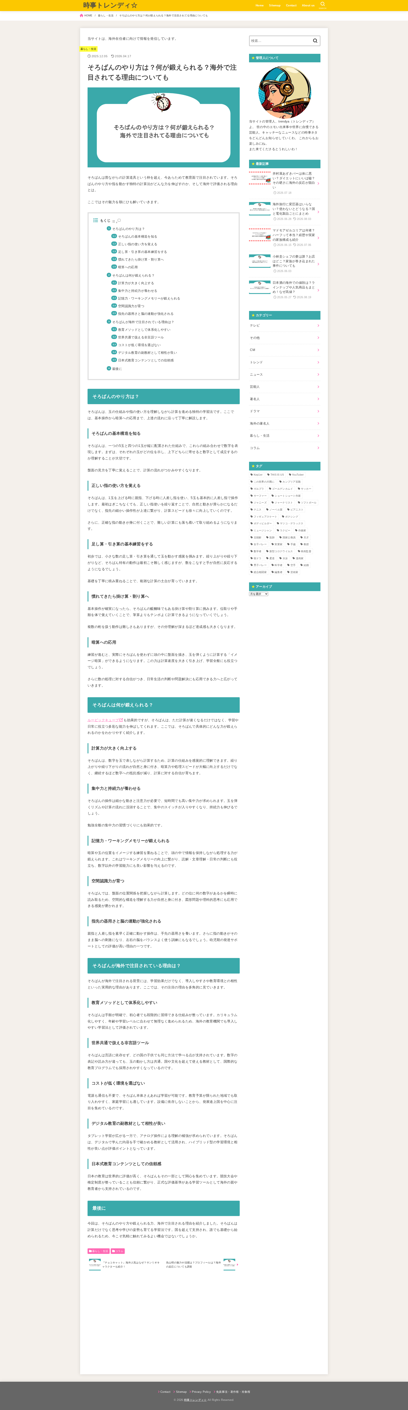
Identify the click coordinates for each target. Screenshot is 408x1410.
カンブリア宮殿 (291, 481)
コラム (119, 1251)
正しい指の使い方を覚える (137, 244)
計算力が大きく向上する (136, 283)
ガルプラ (259, 488)
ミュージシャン (263, 530)
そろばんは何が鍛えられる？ (133, 275)
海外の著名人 (259, 423)
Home (260, 5)
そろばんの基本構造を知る (137, 236)
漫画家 (300, 558)
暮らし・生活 (106, 15)
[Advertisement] (164, 1321)
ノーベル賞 (276, 509)
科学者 (278, 565)
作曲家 (302, 530)
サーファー (260, 495)
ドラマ (255, 411)
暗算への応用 (128, 267)
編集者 (278, 572)
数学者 (258, 551)
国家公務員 (289, 537)
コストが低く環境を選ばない (139, 345)
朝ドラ (258, 558)
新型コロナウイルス (281, 551)
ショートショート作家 (288, 495)
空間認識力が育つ (131, 306)
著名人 (255, 399)
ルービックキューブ (103, 720)
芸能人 (255, 386)
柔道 (272, 558)
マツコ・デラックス (291, 523)
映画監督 (306, 551)
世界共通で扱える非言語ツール (141, 337)
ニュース (256, 374)
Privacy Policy (201, 1391)
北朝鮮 (258, 537)
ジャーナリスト (284, 502)
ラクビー (285, 530)
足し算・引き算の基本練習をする (142, 252)
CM (252, 350)
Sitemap (274, 5)
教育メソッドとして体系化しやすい (144, 329)
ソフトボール (309, 502)
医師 (272, 537)
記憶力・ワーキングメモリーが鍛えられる (149, 298)
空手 (293, 565)
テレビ (255, 325)
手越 (293, 544)
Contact (291, 5)
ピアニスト (297, 509)
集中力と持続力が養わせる (137, 290)
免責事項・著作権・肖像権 (233, 1391)
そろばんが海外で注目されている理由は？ (143, 322)
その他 (255, 337)
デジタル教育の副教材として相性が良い (147, 352)
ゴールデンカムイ (282, 488)
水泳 (285, 558)
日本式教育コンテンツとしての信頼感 (146, 360)
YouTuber (298, 474)
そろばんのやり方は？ (128, 229)
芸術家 (294, 572)
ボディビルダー (263, 523)
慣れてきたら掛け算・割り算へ (141, 259)
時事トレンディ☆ (110, 5)
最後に (117, 369)
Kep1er (258, 474)
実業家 (278, 544)
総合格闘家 (260, 572)
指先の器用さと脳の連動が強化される (146, 313)
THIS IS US (277, 474)
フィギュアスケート (265, 516)
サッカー (306, 488)
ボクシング (291, 516)
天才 (306, 537)
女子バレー (260, 544)
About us (308, 5)
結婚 (306, 565)
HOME (88, 15)
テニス (258, 509)
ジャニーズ (260, 502)
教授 (306, 544)
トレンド (256, 362)
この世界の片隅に (264, 481)
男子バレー (260, 565)
